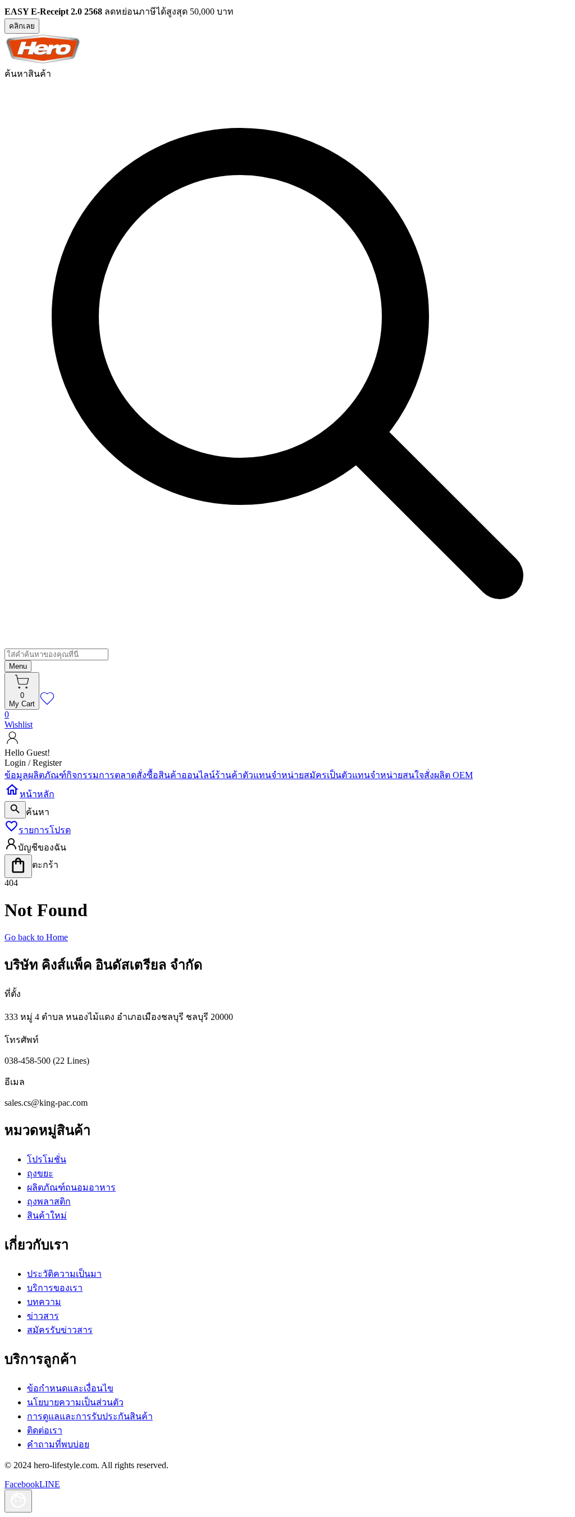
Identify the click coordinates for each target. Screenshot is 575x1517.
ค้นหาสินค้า (27, 74)
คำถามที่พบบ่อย (58, 1444)
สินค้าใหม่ (47, 1215)
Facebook (21, 1484)
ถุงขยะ (40, 1173)
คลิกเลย (22, 26)
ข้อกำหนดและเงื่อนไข (70, 1388)
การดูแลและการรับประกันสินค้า (90, 1416)
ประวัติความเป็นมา (64, 1274)
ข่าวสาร (43, 1316)
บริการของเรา (55, 1288)
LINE (49, 1484)
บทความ (44, 1302)
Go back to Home (36, 937)
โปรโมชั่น (46, 1159)
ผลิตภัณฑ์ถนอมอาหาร (71, 1187)
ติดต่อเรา (44, 1430)
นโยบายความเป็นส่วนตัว (75, 1402)
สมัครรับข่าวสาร (60, 1330)
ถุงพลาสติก (49, 1201)
